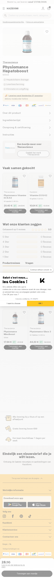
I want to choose (13, 303)
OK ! (40, 303)
